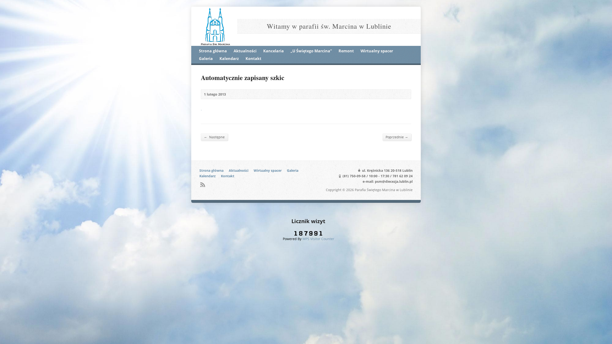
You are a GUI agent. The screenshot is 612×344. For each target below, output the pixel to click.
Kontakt (253, 58)
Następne (214, 136)
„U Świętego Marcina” (311, 51)
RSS (202, 184)
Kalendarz (229, 58)
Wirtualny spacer (377, 51)
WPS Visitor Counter (318, 238)
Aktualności (245, 51)
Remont (346, 51)
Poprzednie (397, 136)
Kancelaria (273, 51)
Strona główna (213, 51)
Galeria (206, 58)
